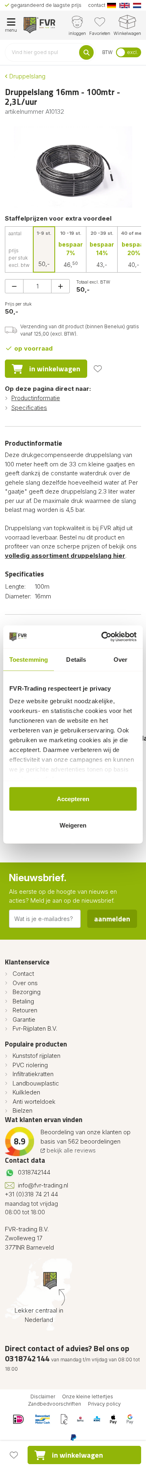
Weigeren (73, 825)
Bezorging (27, 992)
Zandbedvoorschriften (54, 1404)
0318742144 (34, 1172)
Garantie (24, 1019)
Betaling (23, 1001)
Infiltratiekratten (33, 1074)
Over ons (25, 983)
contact (96, 5)
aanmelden (112, 918)
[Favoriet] (98, 369)
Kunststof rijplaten (36, 1056)
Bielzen (22, 1110)
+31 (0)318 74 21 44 (31, 1194)
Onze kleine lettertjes (87, 1396)
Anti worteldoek (34, 1101)
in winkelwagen (54, 368)
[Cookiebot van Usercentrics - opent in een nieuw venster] (103, 637)
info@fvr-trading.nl (43, 1185)
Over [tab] (120, 659)
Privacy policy (104, 1404)
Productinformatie (35, 398)
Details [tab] (76, 659)
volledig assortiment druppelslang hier (65, 555)
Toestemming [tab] (28, 659)
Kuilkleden (26, 1092)
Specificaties (29, 408)
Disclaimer (42, 1396)
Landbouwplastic (36, 1083)
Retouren (25, 1010)
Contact (23, 973)
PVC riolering (30, 1065)
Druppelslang (26, 76)
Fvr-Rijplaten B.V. (35, 1028)
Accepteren (73, 798)
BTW (107, 52)
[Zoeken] (86, 52)
